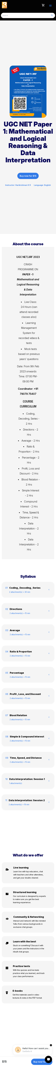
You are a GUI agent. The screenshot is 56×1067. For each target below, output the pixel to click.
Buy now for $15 (28, 176)
